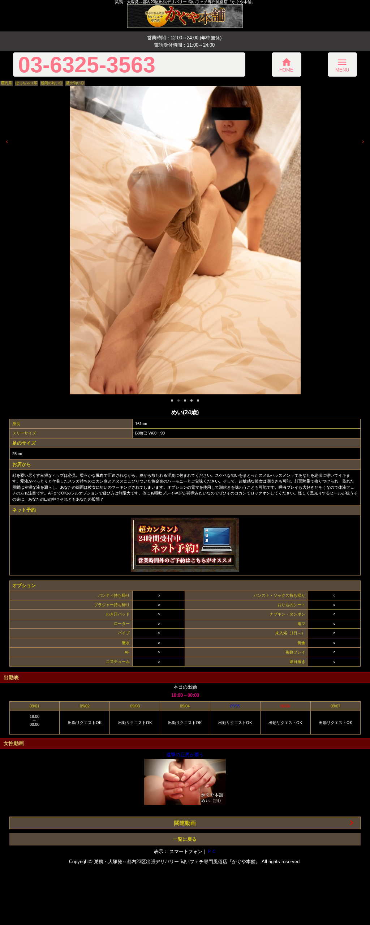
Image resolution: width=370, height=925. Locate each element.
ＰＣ (211, 851)
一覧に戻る (185, 839)
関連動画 (185, 823)
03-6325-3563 (86, 64)
